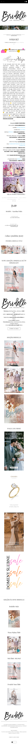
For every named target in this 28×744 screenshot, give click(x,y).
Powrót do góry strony (14, 737)
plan (11, 89)
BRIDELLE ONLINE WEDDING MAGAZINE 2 (11, 197)
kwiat (4, 89)
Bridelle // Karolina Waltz (10, 42)
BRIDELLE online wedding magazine (14, 35)
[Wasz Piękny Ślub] (14, 644)
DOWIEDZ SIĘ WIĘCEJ (14, 328)
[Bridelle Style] (14, 618)
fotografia (12, 123)
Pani (13, 104)
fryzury (4, 100)
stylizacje (5, 68)
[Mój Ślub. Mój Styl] (14, 670)
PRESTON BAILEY (14, 730)
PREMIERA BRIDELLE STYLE (14, 241)
